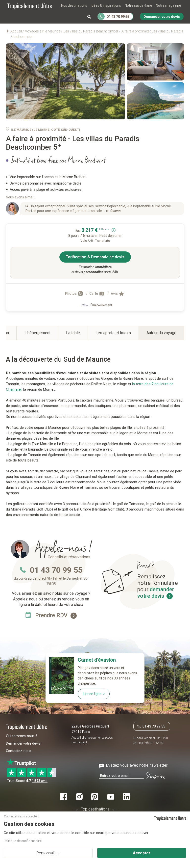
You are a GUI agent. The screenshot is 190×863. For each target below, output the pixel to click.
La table (73, 332)
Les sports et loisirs (113, 332)
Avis (115, 294)
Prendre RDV (52, 615)
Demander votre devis (23, 743)
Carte (94, 294)
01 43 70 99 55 (56, 570)
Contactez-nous (18, 751)
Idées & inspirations (106, 5)
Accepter (141, 853)
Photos (71, 294)
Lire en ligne (92, 694)
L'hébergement (37, 332)
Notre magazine (168, 5)
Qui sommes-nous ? (21, 736)
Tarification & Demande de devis (95, 257)
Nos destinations (74, 5)
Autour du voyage (161, 332)
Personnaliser (48, 853)
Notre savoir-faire (138, 5)
